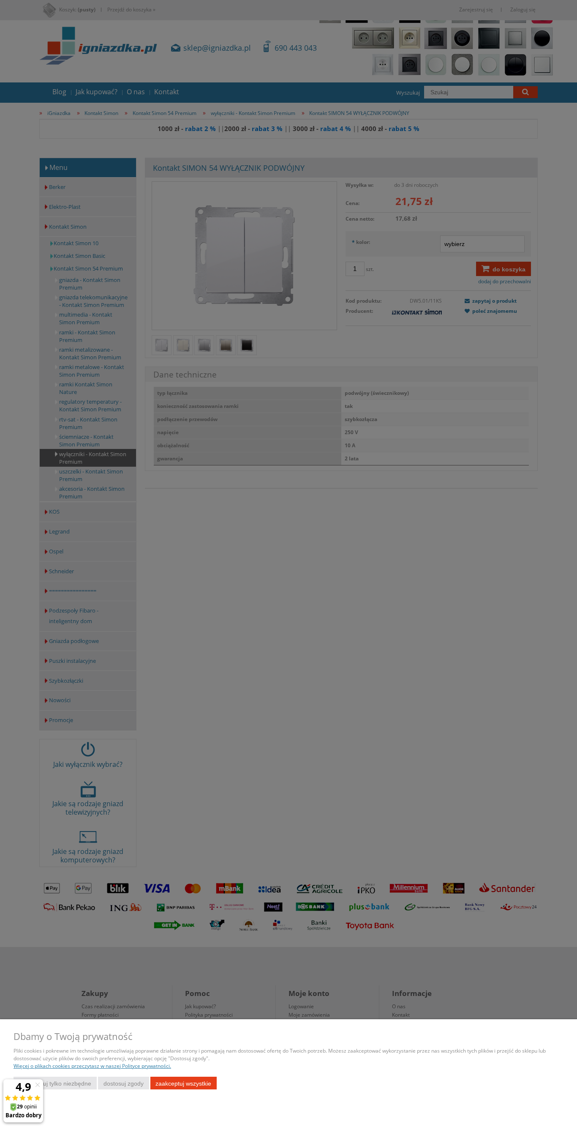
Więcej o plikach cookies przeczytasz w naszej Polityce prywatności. (92, 1066)
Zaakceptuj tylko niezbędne (55, 1083)
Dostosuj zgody (123, 1083)
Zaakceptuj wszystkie (183, 1083)
